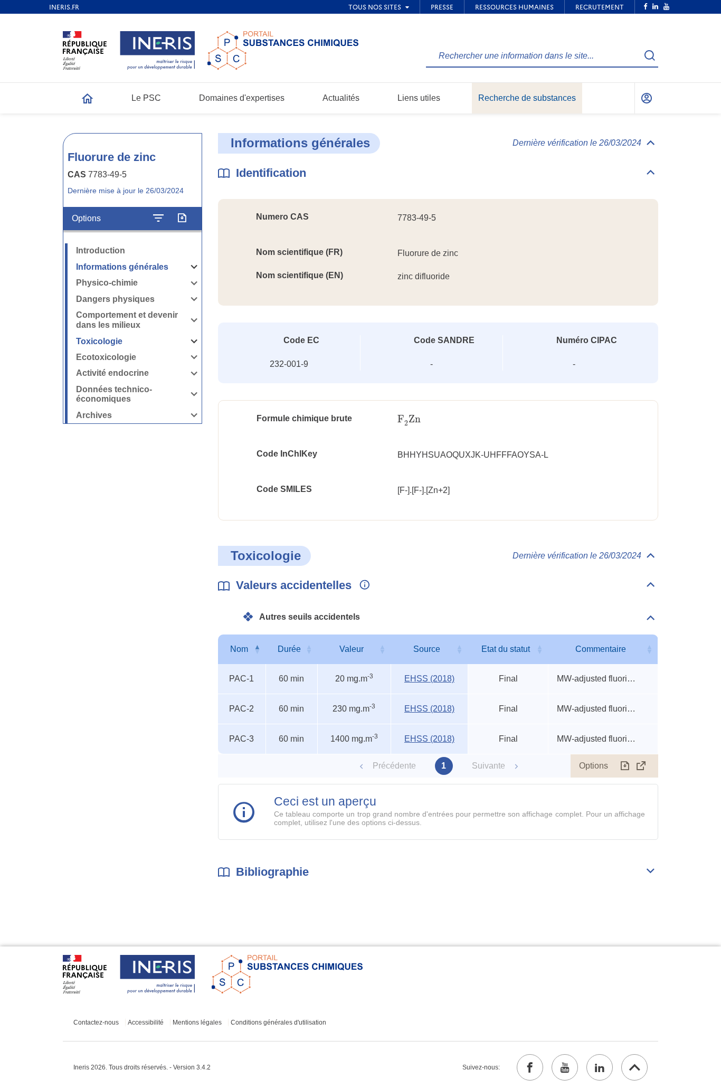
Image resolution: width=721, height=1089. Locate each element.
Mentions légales (197, 1022)
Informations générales (122, 266)
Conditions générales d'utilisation (278, 1022)
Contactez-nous (96, 1022)
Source (426, 649)
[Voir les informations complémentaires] (362, 585)
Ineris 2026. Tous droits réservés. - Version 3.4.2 (142, 1067)
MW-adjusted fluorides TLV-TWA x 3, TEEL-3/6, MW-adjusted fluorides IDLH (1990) (596, 678)
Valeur (351, 649)
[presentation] (409, 419)
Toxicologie (99, 341)
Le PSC (146, 97)
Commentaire (600, 649)
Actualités (340, 97)
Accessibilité (146, 1022)
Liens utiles (418, 97)
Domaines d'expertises (241, 97)
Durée (289, 649)
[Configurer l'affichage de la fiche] (158, 218)
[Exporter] (181, 218)
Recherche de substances (527, 97)
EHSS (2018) (429, 678)
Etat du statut (505, 649)
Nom (239, 649)
